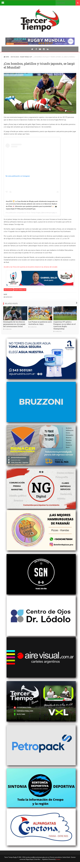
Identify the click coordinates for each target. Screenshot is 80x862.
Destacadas (15, 57)
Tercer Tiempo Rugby (33, 212)
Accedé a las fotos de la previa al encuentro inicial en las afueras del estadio (30, 267)
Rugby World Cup (26, 57)
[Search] (78, 3)
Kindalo (58, 859)
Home (7, 57)
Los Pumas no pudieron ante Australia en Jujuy (40, 323)
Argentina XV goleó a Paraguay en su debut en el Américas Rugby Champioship (64, 325)
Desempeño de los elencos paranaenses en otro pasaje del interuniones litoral (14, 324)
